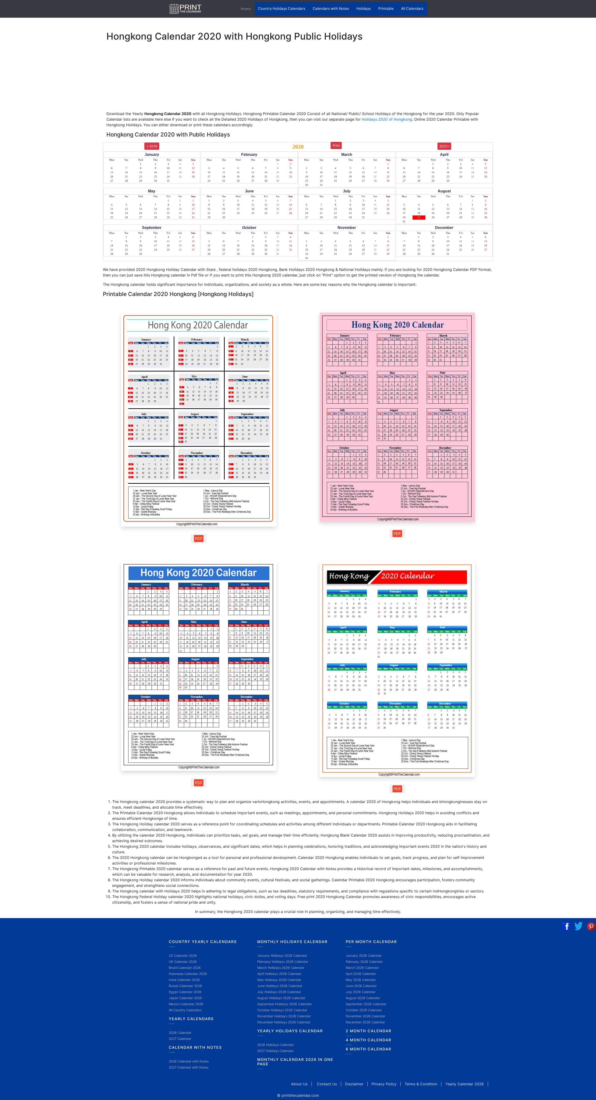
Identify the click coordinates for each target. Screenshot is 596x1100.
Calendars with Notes (331, 8)
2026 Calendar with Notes (189, 1061)
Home (247, 9)
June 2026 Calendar (361, 986)
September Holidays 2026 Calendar (284, 1004)
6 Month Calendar (368, 1049)
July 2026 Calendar (361, 992)
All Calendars (412, 8)
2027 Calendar (180, 1039)
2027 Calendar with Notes (188, 1067)
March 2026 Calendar (362, 968)
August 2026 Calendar (363, 998)
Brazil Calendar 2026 (185, 968)
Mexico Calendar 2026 (186, 1004)
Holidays (363, 8)
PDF (198, 538)
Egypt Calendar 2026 (185, 992)
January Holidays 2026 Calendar (282, 955)
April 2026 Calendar (361, 974)
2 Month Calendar (368, 1030)
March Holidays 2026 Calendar (280, 968)
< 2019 (151, 146)
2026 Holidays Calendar (275, 1045)
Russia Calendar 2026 (185, 986)
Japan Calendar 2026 (185, 998)
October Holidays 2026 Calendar (282, 1010)
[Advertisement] (26, 145)
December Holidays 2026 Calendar (284, 1022)
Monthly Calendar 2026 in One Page (295, 1061)
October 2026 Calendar (364, 1010)
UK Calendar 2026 (183, 962)
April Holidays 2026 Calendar (279, 974)
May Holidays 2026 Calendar (279, 980)
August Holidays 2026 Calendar (281, 998)
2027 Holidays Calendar (275, 1051)
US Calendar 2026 (183, 955)
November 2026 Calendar (365, 1016)
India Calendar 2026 (184, 980)
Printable (386, 8)
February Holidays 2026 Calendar (282, 962)
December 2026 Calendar (365, 1022)
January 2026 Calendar (364, 955)
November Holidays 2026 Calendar (284, 1016)
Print (336, 145)
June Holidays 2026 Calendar (279, 986)
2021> (444, 146)
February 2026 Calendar (364, 962)
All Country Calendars (185, 1010)
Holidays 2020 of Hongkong (387, 119)
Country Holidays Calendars (281, 8)
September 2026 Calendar (366, 1004)
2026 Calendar (180, 1033)
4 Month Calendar (368, 1040)
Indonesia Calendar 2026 (188, 974)
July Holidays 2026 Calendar (279, 992)
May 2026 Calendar (361, 980)
